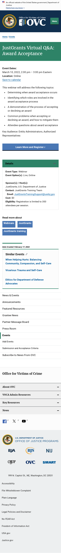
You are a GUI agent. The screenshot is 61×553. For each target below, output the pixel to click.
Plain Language (9, 497)
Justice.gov (7, 540)
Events (12, 37)
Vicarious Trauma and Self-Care (23, 270)
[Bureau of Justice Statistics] (30, 455)
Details (9, 163)
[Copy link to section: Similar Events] (25, 253)
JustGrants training (15, 231)
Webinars (9, 223)
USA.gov (6, 533)
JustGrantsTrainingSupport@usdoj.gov (34, 194)
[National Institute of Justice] (49, 453)
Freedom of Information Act (15, 526)
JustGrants (25, 223)
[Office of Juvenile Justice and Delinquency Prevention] (12, 464)
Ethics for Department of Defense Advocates (24, 281)
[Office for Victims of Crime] (30, 464)
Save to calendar (11, 79)
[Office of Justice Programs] (9, 21)
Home (4, 37)
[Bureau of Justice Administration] (11, 453)
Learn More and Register (30, 147)
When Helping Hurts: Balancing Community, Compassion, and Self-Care (28, 261)
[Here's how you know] (30, 5)
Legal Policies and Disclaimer (16, 512)
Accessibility (8, 483)
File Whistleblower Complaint (16, 490)
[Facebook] (5, 422)
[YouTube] (25, 422)
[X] (15, 422)
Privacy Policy (9, 504)
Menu (54, 21)
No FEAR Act (8, 519)
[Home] (33, 21)
